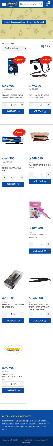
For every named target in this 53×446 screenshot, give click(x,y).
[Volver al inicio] (12, 4)
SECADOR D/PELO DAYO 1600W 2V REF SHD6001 (12, 96)
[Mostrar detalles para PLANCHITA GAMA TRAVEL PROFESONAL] (13, 282)
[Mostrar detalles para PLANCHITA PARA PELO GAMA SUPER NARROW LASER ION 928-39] (40, 282)
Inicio (6, 22)
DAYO (4, 92)
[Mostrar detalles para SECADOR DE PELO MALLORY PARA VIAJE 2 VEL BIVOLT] (13, 351)
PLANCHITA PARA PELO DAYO (11, 169)
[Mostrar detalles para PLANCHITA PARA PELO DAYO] (13, 142)
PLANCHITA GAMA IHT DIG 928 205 (40, 166)
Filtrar (48, 46)
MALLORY (5, 372)
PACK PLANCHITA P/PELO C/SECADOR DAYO (39, 96)
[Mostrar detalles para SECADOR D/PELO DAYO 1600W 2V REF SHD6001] (13, 69)
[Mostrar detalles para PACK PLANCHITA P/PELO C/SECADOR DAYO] (40, 69)
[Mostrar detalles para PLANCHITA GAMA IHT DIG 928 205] (40, 142)
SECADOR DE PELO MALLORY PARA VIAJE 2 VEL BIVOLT (12, 376)
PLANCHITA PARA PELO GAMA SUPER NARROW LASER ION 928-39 (39, 307)
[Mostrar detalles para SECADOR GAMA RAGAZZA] (40, 212)
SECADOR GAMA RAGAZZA (36, 236)
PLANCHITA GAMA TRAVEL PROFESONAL (13, 306)
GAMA (31, 162)
